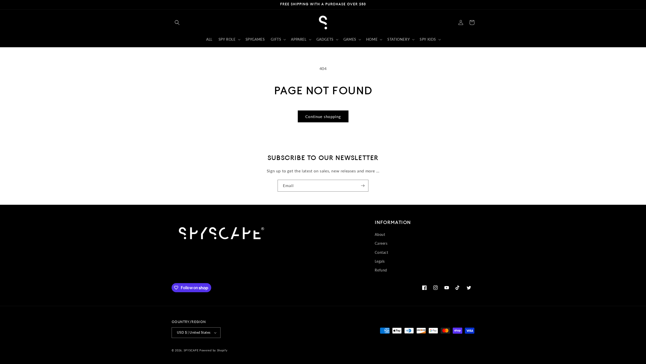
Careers (381, 243)
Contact (381, 252)
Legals (380, 261)
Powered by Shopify (213, 350)
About (380, 234)
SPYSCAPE (191, 350)
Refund (381, 270)
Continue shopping (323, 116)
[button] (177, 22)
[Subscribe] (362, 186)
